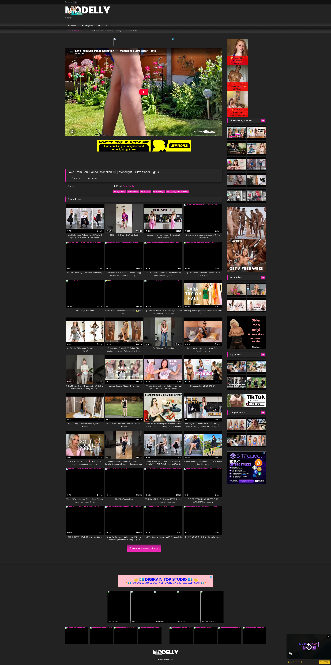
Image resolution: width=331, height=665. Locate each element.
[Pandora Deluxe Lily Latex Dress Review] (236, 148)
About (77, 178)
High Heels (78, 31)
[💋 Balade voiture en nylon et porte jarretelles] (125, 635)
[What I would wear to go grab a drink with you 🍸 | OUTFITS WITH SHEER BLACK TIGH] (256, 133)
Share (94, 178)
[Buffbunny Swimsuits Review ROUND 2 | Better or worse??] (256, 440)
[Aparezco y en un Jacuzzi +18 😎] (256, 425)
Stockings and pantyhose (178, 192)
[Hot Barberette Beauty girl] (256, 196)
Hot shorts (134, 192)
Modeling (147, 192)
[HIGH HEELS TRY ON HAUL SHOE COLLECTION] (236, 382)
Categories (88, 26)
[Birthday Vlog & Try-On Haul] (236, 164)
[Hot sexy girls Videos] (87, 11)
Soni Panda (128, 186)
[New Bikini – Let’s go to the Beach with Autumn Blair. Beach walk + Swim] (254, 635)
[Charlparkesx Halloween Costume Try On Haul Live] (236, 425)
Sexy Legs (160, 192)
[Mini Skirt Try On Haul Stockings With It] (236, 180)
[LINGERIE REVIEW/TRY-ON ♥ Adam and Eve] (236, 305)
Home (69, 31)
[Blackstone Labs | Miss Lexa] (205, 635)
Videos (73, 26)
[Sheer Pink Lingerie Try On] (236, 290)
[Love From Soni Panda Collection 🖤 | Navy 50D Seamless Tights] (101, 635)
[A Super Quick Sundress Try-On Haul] (256, 148)
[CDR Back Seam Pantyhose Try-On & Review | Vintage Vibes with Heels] (181, 635)
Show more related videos (143, 548)
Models (104, 26)
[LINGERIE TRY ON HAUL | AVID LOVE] (256, 290)
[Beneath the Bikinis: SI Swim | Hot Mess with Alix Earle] (236, 367)
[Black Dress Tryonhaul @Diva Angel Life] (256, 382)
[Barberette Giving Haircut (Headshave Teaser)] (236, 196)
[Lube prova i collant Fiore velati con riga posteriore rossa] (76, 635)
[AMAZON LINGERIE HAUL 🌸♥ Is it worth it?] (256, 305)
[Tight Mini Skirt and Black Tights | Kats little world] (256, 164)
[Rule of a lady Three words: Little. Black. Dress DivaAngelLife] (149, 635)
